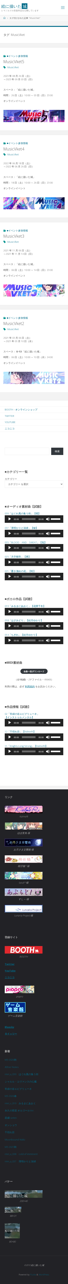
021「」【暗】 (20, 571)
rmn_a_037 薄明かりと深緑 (20, 1161)
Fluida (32, 1274)
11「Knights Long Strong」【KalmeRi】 (26, 746)
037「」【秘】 (21, 528)
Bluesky (9, 1027)
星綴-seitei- (11, 1117)
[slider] (56, 518)
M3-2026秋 (11, 1059)
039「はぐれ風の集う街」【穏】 (23, 513)
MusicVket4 (13, 149)
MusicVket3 (13, 236)
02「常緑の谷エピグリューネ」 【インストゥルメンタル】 (22, 715)
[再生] (10, 519)
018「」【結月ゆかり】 (24, 620)
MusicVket (13, 67)
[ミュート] (48, 519)
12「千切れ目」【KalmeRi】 (20, 731)
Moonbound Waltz (15, 1139)
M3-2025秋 (11, 1147)
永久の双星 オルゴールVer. (19, 1110)
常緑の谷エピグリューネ (18, 1089)
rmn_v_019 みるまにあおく (20, 1103)
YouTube (10, 422)
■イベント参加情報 (17, 56)
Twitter (9, 416)
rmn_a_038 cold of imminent (21, 1154)
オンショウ (11, 1125)
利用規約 (30, 686)
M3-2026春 (11, 1096)
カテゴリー (11, 479)
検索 (57, 451)
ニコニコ (10, 428)
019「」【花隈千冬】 (25, 606)
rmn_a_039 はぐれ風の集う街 (21, 1074)
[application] (34, 519)
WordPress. (44, 1274)
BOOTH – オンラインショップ (21, 409)
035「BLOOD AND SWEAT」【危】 (26, 542)
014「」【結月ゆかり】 (21, 634)
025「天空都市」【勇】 (18, 556)
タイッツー (11, 1033)
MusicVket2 (13, 323)
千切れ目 (10, 1132)
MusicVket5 (13, 61)
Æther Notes (12, 1067)
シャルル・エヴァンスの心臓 (21, 1081)
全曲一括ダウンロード (34, 671)
